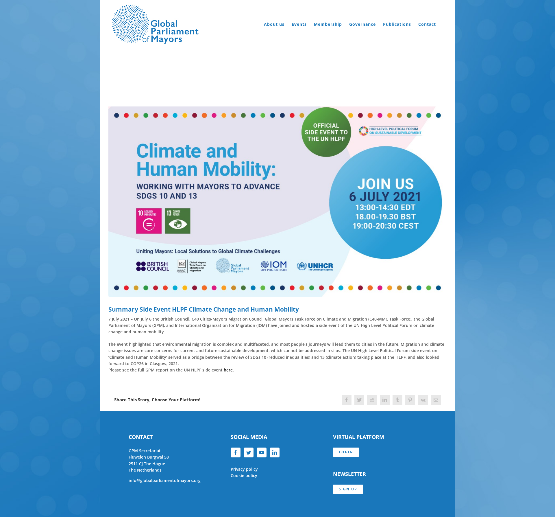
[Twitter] (249, 452)
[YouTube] (262, 452)
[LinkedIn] (275, 452)
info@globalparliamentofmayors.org (165, 480)
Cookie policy (244, 475)
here (228, 370)
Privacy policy (244, 469)
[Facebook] (235, 452)
